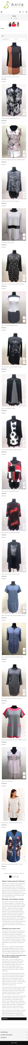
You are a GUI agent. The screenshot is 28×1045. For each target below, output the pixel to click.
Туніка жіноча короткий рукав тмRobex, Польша (11, 864)
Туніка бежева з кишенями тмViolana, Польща (11, 822)
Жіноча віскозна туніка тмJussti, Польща (10, 76)
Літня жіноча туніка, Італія (7, 781)
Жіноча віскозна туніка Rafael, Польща (10, 491)
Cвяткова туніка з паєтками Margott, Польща (11, 367)
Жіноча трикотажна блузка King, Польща (10, 118)
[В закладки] (24, 72)
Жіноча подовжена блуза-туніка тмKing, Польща (12, 657)
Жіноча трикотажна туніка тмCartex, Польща (11, 698)
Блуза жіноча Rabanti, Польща (8, 408)
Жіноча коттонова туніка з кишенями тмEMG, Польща (13, 615)
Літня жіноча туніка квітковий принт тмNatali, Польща (13, 159)
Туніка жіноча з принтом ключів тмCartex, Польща (12, 284)
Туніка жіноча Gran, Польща (7, 242)
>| (17, 876)
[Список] (4, 36)
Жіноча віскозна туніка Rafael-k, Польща (10, 532)
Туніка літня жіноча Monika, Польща (9, 325)
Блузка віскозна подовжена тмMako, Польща (11, 449)
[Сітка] (2, 36)
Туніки (15, 18)
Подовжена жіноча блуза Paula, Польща (10, 201)
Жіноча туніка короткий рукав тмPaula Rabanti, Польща (13, 739)
